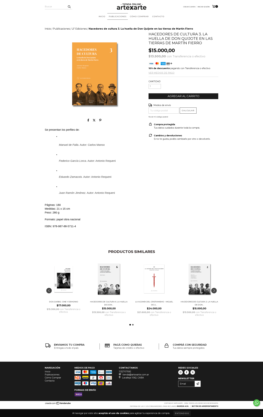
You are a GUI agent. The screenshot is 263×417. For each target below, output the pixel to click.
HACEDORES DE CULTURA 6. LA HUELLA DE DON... (109, 303)
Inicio (102, 16)
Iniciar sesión (204, 7)
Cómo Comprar (139, 16)
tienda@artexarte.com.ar (136, 374)
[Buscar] (69, 6)
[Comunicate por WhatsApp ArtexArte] (256, 402)
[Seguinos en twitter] (192, 372)
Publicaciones (117, 16)
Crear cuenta (189, 7)
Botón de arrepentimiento (205, 406)
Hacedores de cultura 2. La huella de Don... (199, 303)
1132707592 (125, 371)
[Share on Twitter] (94, 120)
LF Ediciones (79, 28)
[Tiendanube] (58, 404)
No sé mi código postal (158, 117)
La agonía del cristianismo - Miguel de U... (154, 303)
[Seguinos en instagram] (180, 372)
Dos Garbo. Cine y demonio (63, 302)
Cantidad (155, 81)
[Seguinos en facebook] (186, 372)
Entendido (182, 413)
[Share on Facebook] (88, 120)
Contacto (158, 16)
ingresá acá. (183, 406)
